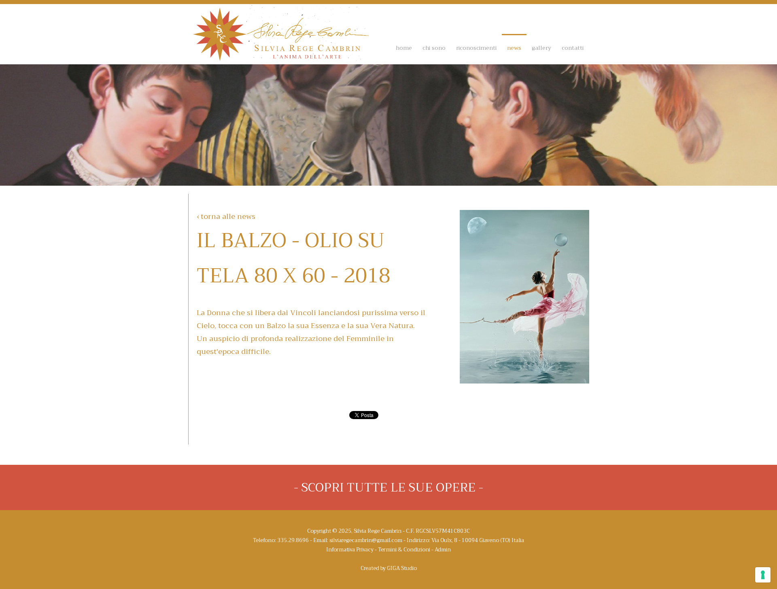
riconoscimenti (476, 48)
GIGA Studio (402, 568)
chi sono (434, 48)
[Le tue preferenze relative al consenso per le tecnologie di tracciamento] (763, 575)
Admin (443, 549)
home (404, 48)
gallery (541, 48)
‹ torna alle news (226, 216)
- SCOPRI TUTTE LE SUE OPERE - (388, 487)
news (514, 48)
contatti (573, 48)
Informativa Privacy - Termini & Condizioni (378, 549)
